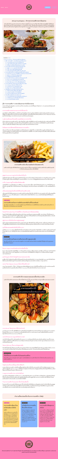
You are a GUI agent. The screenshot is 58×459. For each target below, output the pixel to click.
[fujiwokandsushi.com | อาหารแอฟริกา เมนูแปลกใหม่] (29, 7)
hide (9, 57)
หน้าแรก (2, 7)
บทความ (6, 7)
